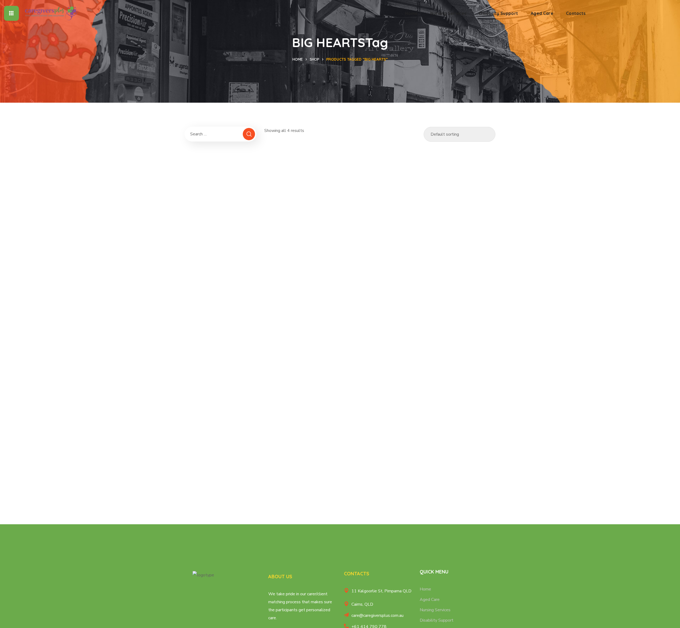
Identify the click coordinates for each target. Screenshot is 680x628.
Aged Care (430, 599)
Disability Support (436, 620)
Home (297, 59)
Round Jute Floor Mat (459, 226)
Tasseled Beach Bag (300, 335)
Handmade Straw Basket (300, 226)
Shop (314, 59)
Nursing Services (435, 610)
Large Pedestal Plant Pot (380, 226)
